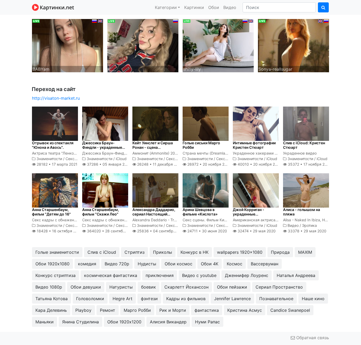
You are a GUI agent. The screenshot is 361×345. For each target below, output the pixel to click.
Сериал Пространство (279, 287)
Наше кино (313, 298)
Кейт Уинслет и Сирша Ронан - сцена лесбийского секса (152, 147)
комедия (87, 263)
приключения (160, 275)
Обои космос (178, 263)
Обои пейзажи (232, 287)
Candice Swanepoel (290, 310)
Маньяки (44, 321)
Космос (234, 263)
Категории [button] (166, 7)
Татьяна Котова (51, 298)
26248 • (159, 164)
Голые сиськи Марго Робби (201, 145)
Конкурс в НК (195, 252)
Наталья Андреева (296, 275)
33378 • (306, 231)
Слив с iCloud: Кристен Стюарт (304, 145)
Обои (213, 7)
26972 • (208, 164)
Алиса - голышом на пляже (301, 211)
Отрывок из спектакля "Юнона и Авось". (52, 145)
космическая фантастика (110, 275)
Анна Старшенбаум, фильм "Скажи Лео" (100, 211)
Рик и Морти (172, 310)
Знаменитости (49, 158)
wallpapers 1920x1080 (239, 252)
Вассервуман (264, 263)
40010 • (259, 164)
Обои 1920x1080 (52, 263)
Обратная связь (312, 337)
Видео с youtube (199, 275)
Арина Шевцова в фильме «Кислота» (200, 211)
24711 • (206, 231)
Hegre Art (122, 298)
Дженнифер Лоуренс (246, 275)
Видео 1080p (48, 287)
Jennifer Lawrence (232, 298)
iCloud (121, 158)
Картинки (194, 7)
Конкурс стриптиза (55, 275)
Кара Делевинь (51, 310)
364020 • (111, 231)
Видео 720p (117, 263)
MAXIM (305, 252)
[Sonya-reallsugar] (293, 45)
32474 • (256, 231)
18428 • (59, 231)
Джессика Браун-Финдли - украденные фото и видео (102, 147)
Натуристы (121, 287)
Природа (280, 252)
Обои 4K (209, 263)
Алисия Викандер (168, 321)
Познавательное (276, 298)
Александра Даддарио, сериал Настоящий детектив (153, 214)
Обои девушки (86, 287)
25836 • (161, 231)
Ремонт (107, 310)
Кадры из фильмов (186, 298)
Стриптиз (134, 252)
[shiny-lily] (218, 45)
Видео (229, 7)
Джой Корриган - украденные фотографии (248, 214)
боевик (148, 287)
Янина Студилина (80, 321)
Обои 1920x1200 (124, 321)
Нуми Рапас (207, 321)
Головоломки (90, 298)
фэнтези (149, 298)
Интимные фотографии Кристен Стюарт (254, 145)
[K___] (142, 45)
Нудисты (147, 263)
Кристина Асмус (244, 310)
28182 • (56, 164)
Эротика (309, 225)
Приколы (162, 252)
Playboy (83, 310)
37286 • (108, 164)
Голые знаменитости (57, 252)
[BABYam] (67, 45)
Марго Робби (137, 310)
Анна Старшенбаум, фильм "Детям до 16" (51, 211)
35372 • (309, 164)
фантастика (207, 310)
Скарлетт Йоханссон (186, 287)
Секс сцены (76, 158)
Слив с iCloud (101, 252)
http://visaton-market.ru (56, 98)
